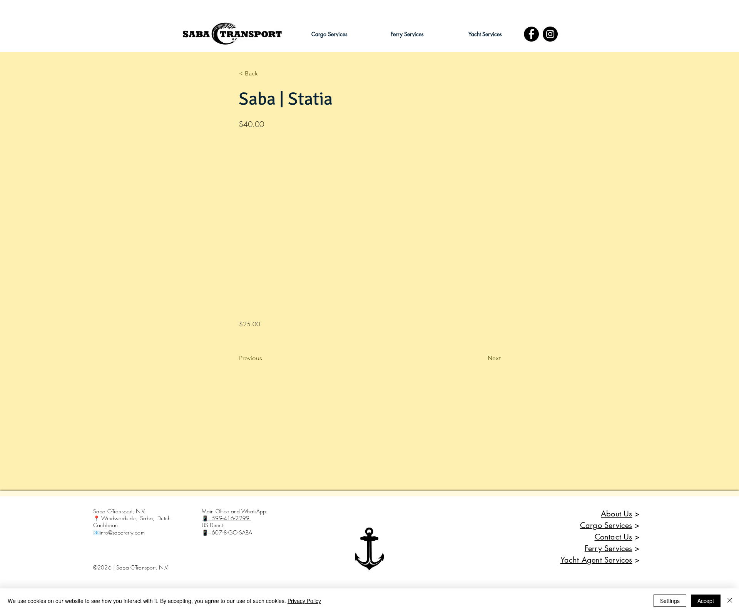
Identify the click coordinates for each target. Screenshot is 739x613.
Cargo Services (606, 525)
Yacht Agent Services (596, 560)
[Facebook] (531, 34)
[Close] (729, 601)
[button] (329, 34)
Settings (670, 601)
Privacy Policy (304, 601)
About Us (616, 514)
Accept (705, 601)
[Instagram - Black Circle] (550, 34)
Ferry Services (608, 548)
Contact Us (613, 537)
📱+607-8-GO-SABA (227, 532)
